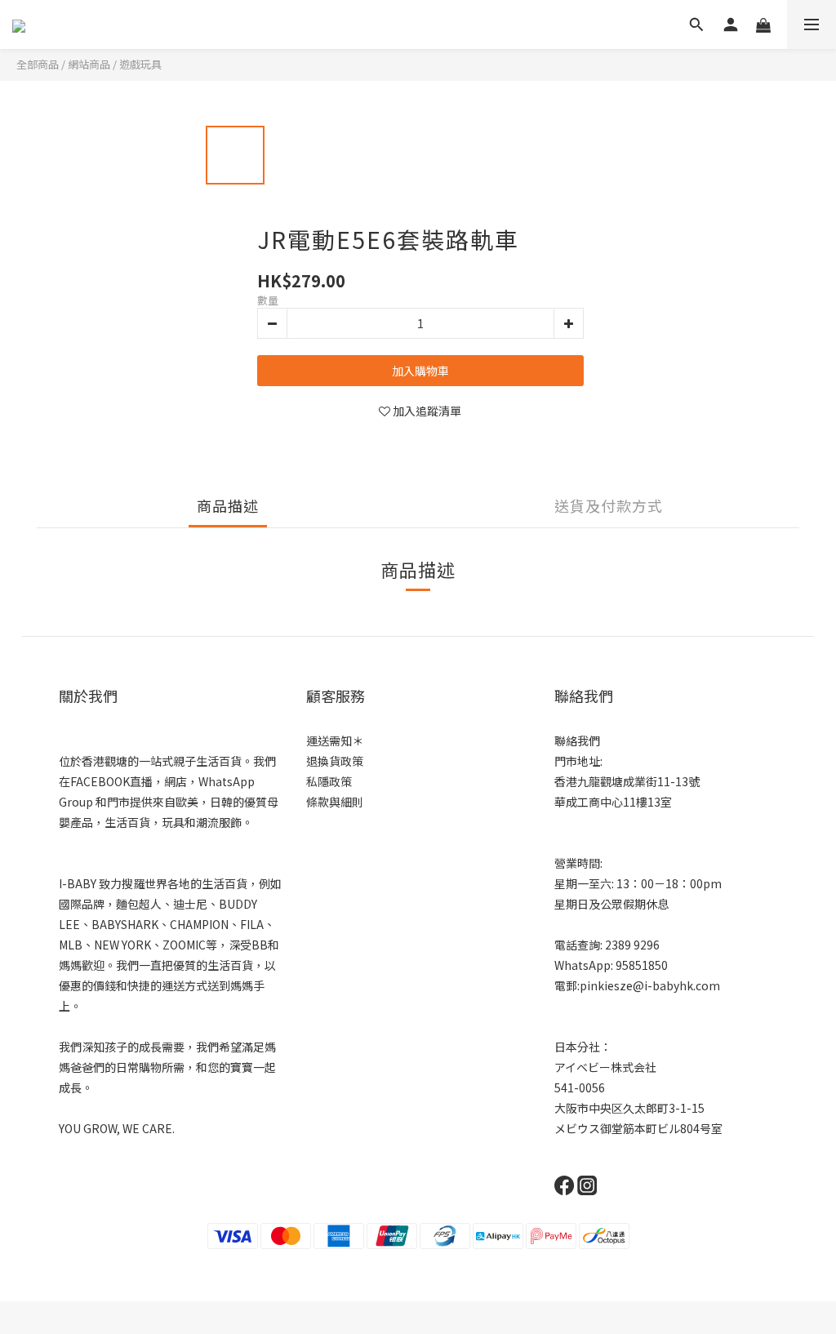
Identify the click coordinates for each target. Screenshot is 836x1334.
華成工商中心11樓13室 (613, 802)
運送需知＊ (334, 740)
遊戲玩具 (140, 64)
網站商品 (89, 64)
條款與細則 (334, 802)
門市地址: (578, 761)
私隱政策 (329, 781)
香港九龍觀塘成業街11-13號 (627, 781)
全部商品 (37, 64)
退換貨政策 (334, 761)
